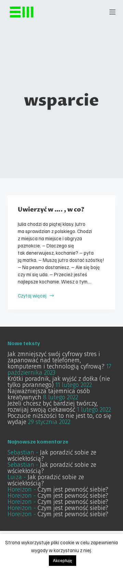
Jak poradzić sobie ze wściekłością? (52, 455)
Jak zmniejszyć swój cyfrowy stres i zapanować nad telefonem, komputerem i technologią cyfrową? (56, 360)
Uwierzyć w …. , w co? (51, 209)
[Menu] (112, 12)
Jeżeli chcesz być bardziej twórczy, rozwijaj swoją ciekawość (53, 406)
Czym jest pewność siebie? (73, 489)
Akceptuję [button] (62, 560)
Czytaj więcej (32, 295)
